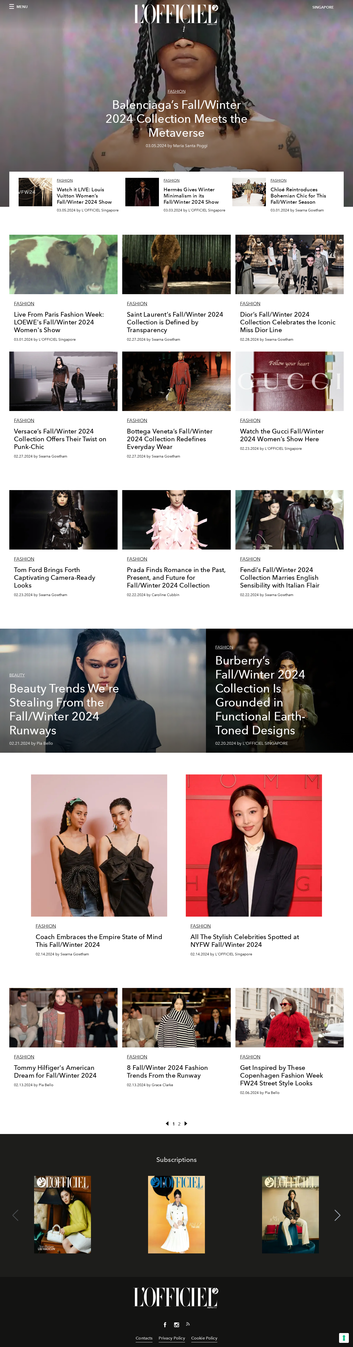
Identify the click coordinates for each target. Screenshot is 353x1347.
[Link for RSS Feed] (187, 1325)
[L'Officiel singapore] (176, 14)
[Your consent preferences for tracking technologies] (344, 1338)
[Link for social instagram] (176, 1325)
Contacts (144, 1338)
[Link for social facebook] (165, 1325)
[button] (337, 1215)
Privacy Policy (172, 1338)
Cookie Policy (204, 1338)
